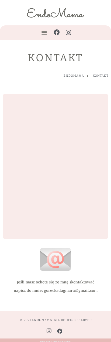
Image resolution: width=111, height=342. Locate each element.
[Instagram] (68, 32)
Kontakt (55, 58)
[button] (44, 32)
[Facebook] (57, 32)
